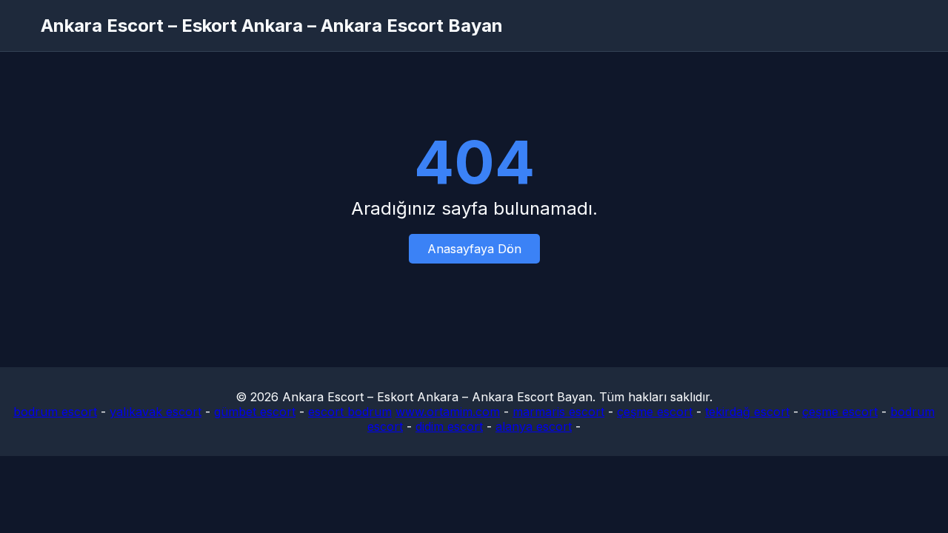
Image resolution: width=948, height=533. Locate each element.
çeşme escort (654, 411)
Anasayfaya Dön (474, 248)
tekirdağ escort (747, 411)
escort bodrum (350, 411)
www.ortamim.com (447, 411)
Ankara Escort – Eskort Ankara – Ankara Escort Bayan (272, 25)
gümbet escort (255, 411)
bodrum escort (55, 411)
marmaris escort (558, 411)
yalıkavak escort (155, 411)
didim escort (449, 426)
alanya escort (533, 426)
